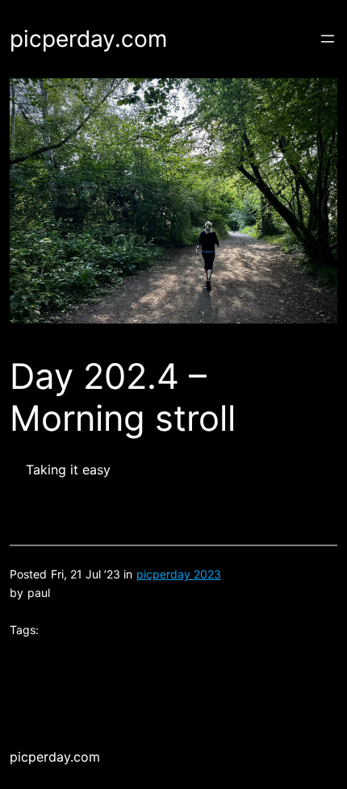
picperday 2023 (178, 574)
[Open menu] (327, 38)
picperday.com (88, 38)
